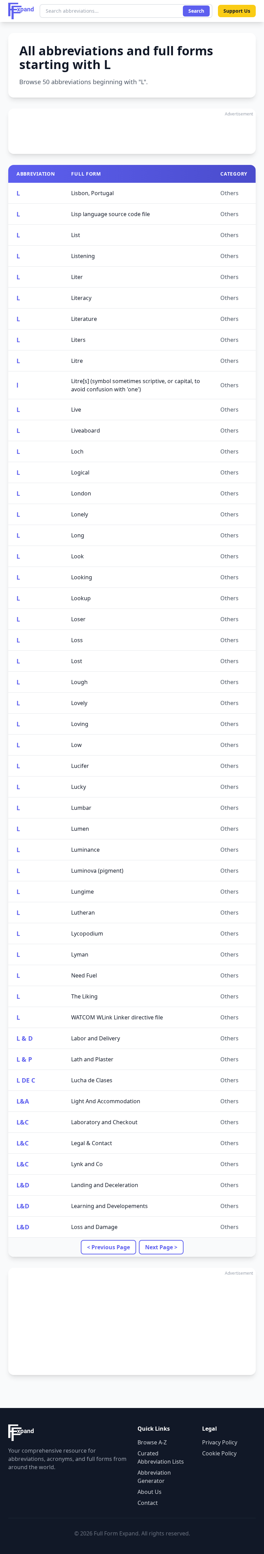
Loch (77, 451)
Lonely (79, 514)
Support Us (236, 11)
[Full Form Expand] (21, 11)
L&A (22, 1101)
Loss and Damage (94, 1227)
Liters (78, 340)
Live (76, 409)
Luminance (85, 849)
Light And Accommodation (105, 1101)
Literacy (81, 298)
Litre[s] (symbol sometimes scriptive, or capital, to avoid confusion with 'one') (135, 385)
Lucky (78, 787)
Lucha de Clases (91, 1080)
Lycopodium (87, 933)
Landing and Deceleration (104, 1185)
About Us (150, 1492)
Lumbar (81, 808)
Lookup (81, 598)
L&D (22, 1185)
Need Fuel (84, 975)
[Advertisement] (132, 131)
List (75, 235)
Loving (79, 724)
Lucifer (80, 766)
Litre (77, 361)
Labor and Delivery (95, 1038)
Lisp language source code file (110, 214)
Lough (79, 682)
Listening (83, 256)
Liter (77, 277)
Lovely (79, 703)
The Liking (84, 996)
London (81, 493)
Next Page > (161, 1247)
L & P (24, 1059)
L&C (22, 1122)
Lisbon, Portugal (92, 193)
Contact (148, 1503)
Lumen (80, 828)
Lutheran (83, 912)
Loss (77, 640)
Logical (80, 472)
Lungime (82, 891)
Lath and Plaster (92, 1059)
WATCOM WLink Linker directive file (117, 1017)
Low (76, 745)
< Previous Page (108, 1247)
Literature (84, 319)
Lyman (79, 954)
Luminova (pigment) (97, 870)
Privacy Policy (219, 1442)
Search (196, 11)
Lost (76, 661)
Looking (81, 577)
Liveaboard (85, 430)
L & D (24, 1038)
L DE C (25, 1080)
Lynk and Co (87, 1164)
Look (77, 556)
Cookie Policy (219, 1453)
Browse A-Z (152, 1442)
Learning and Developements (109, 1206)
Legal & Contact (91, 1143)
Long (77, 535)
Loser (78, 619)
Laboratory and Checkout (104, 1122)
